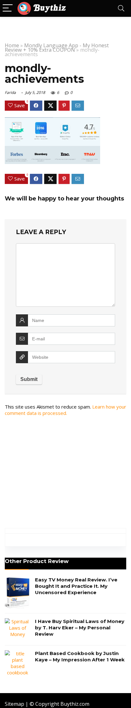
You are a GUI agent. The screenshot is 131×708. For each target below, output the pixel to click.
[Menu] (7, 8)
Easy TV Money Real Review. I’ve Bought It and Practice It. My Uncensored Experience (76, 586)
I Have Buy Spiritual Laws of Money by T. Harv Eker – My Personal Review (79, 627)
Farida (10, 92)
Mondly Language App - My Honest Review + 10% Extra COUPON (57, 47)
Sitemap (14, 703)
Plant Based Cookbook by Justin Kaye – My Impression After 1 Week (80, 656)
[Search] (121, 8)
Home (12, 45)
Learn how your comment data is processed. (65, 409)
